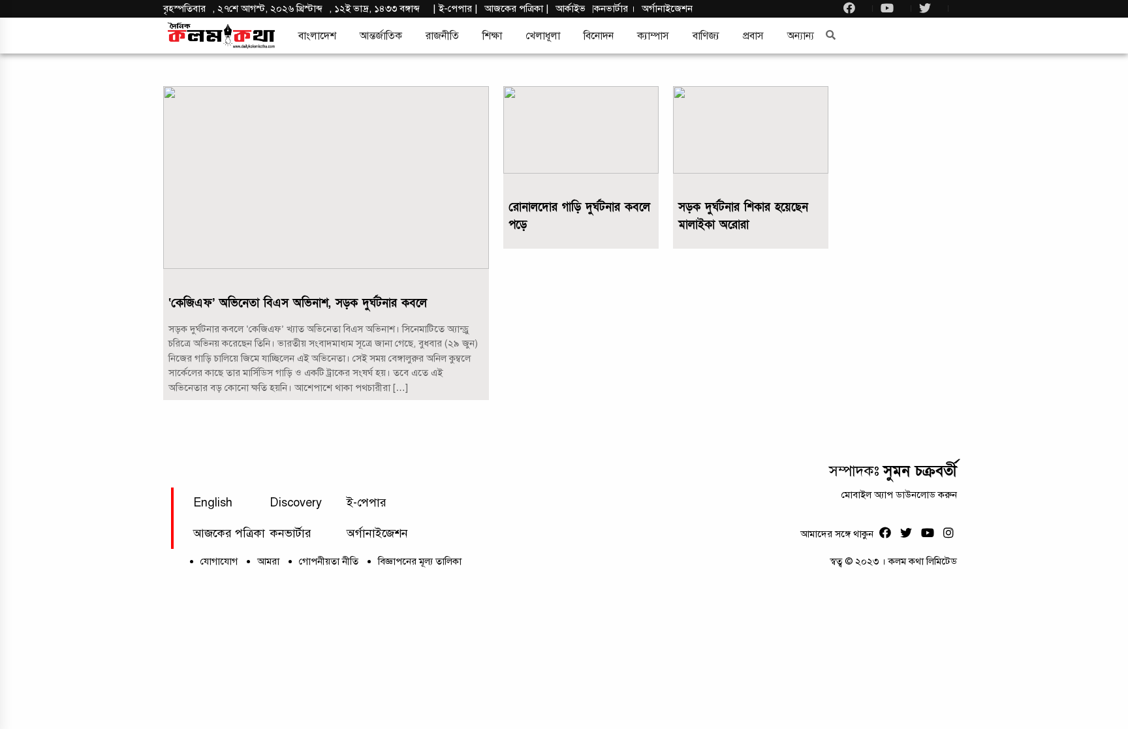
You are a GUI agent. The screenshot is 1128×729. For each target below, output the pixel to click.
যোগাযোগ (219, 561)
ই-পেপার (455, 8)
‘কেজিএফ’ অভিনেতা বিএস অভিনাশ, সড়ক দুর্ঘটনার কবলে (297, 303)
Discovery (296, 502)
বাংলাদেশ (317, 35)
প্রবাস (753, 35)
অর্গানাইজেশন (667, 8)
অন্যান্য (800, 35)
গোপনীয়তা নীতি (328, 561)
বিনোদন (599, 35)
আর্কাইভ (571, 8)
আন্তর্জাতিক (381, 35)
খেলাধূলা (542, 35)
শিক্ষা (492, 35)
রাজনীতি (442, 35)
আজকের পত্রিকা (229, 533)
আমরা (268, 561)
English (212, 502)
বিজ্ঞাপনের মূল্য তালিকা (420, 561)
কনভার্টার (612, 8)
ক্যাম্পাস (653, 35)
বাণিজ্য (706, 35)
